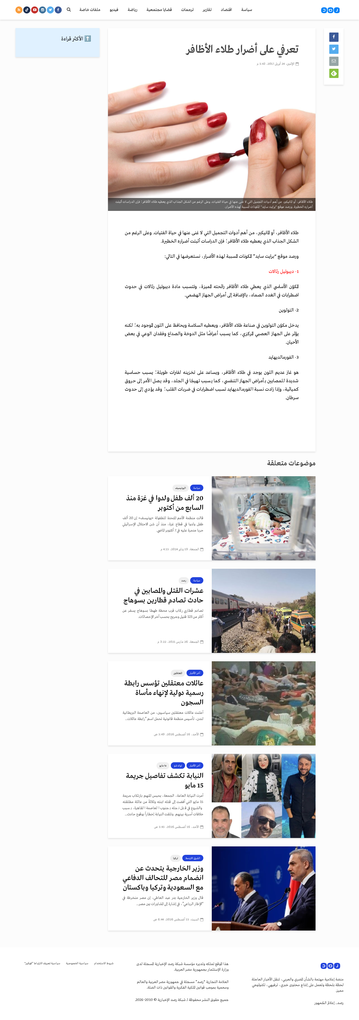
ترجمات (187, 10)
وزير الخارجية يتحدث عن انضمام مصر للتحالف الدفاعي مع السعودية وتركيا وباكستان (163, 878)
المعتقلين (178, 673)
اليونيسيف (180, 488)
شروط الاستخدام (104, 963)
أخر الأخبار (195, 673)
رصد (183, 580)
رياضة (132, 10)
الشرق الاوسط (192, 858)
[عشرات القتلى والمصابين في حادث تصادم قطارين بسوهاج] (264, 611)
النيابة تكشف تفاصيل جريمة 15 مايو (164, 781)
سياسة (246, 10)
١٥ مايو (163, 765)
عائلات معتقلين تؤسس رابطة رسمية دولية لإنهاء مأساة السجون (163, 693)
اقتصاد (226, 10)
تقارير (207, 10)
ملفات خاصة (89, 10)
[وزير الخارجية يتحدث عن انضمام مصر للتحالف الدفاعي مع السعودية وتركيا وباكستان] (264, 888)
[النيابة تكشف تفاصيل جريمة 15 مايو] (264, 796)
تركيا (175, 858)
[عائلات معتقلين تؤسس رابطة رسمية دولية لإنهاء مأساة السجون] (264, 703)
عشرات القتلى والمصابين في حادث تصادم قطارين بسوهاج (163, 596)
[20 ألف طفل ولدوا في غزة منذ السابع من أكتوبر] (264, 518)
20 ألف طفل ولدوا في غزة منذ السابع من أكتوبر (164, 503)
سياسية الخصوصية (77, 963)
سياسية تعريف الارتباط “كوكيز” (42, 963)
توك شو (178, 765)
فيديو (114, 10)
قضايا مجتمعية (159, 10)
